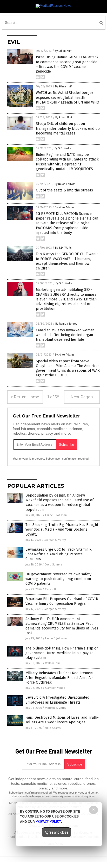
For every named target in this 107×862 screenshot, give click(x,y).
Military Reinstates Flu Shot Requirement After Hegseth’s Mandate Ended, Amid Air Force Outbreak (59, 678)
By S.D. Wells (63, 148)
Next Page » (82, 397)
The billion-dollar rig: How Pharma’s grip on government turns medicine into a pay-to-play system (61, 653)
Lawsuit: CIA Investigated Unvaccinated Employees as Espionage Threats (57, 699)
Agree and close (56, 832)
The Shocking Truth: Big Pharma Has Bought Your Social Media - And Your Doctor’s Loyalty (61, 529)
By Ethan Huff (63, 51)
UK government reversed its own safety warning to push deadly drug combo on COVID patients (58, 579)
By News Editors (65, 184)
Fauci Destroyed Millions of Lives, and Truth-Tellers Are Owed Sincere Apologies (62, 719)
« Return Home (25, 397)
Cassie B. (50, 589)
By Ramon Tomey (66, 323)
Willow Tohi (52, 663)
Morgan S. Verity (55, 540)
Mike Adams (53, 728)
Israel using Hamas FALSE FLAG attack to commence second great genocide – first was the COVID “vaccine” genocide (67, 64)
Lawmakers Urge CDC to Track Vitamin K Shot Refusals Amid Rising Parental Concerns (58, 554)
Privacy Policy (48, 821)
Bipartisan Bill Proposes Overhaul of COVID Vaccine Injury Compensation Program (61, 601)
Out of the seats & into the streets (64, 190)
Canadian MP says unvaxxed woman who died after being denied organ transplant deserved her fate (65, 335)
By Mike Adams (64, 207)
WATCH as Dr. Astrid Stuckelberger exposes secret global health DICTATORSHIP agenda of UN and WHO (67, 97)
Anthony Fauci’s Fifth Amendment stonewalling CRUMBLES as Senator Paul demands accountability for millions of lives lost (61, 626)
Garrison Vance (55, 688)
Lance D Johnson (56, 515)
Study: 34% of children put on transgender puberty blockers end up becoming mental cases (68, 128)
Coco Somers (53, 564)
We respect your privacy (68, 792)
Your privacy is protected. (29, 458)
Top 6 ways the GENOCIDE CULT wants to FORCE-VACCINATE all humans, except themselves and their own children (67, 261)
